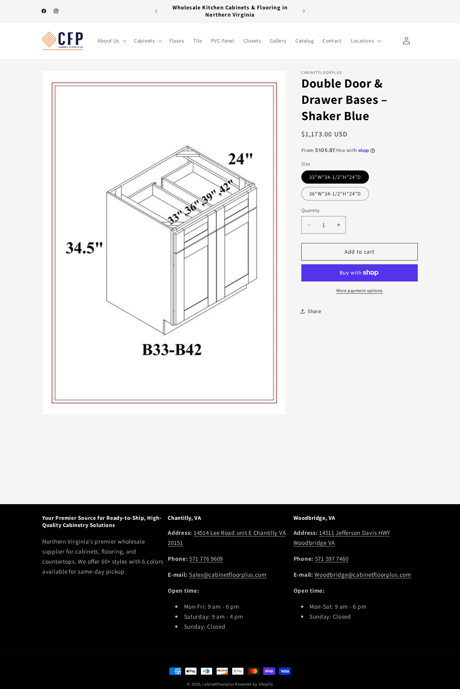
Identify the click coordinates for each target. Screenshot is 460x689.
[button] (111, 40)
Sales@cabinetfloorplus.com (228, 574)
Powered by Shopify (254, 684)
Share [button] (314, 311)
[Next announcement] (304, 11)
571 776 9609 (206, 559)
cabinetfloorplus (218, 684)
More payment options (359, 290)
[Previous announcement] (156, 11)
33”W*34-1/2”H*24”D (335, 177)
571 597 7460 (332, 559)
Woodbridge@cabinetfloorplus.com (362, 574)
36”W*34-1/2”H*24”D (335, 193)
